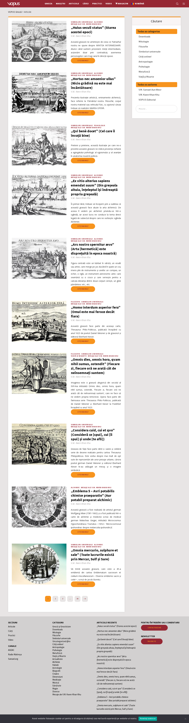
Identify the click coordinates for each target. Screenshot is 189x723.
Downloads (144, 36)
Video (10, 639)
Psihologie (99, 125)
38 (77, 599)
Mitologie (144, 41)
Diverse (56, 691)
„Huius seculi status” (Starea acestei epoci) (117, 626)
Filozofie (75, 302)
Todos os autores (147, 84)
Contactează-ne (154, 628)
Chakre (55, 673)
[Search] (175, 3)
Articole (11, 626)
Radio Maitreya (15, 654)
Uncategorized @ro (61, 641)
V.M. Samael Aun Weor (150, 89)
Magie (55, 688)
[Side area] (182, 3)
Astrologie (57, 667)
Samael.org (13, 658)
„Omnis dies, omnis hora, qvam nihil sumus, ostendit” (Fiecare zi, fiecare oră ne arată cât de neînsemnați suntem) (116, 680)
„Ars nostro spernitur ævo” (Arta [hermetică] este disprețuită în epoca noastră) (114, 660)
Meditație (56, 679)
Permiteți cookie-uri (147, 719)
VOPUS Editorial (147, 99)
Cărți (10, 631)
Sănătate (56, 685)
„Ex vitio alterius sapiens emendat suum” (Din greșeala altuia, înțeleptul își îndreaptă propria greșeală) (116, 648)
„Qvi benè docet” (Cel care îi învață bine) (115, 639)
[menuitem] (138, 3)
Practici (11, 635)
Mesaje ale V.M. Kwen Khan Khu (86, 24)
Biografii (56, 670)
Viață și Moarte (79, 356)
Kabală (55, 665)
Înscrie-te (152, 641)
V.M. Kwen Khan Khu (149, 94)
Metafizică (144, 71)
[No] (185, 718)
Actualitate (57, 659)
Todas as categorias (148, 31)
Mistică (55, 682)
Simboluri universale (82, 22)
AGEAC (11, 650)
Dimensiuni (57, 676)
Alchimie (98, 22)
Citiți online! (145, 56)
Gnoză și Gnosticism (61, 626)
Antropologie (146, 61)
